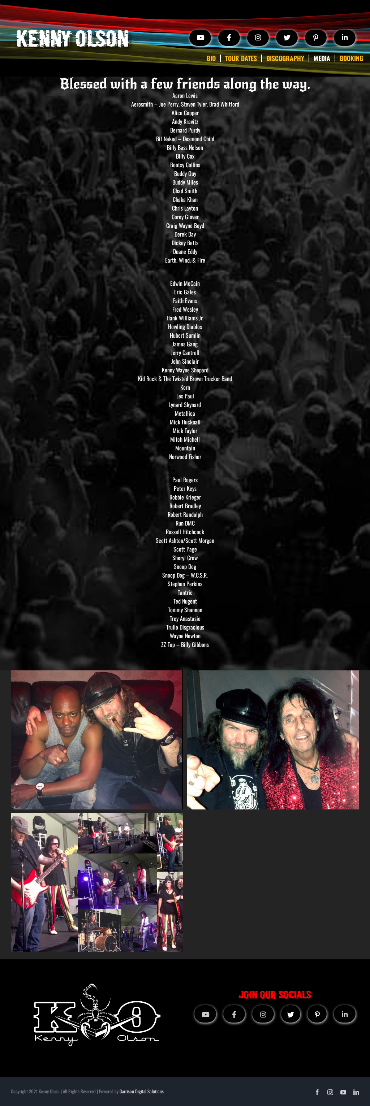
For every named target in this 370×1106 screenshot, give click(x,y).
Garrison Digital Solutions (142, 1091)
